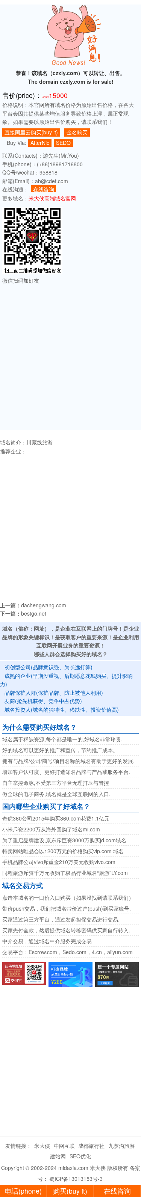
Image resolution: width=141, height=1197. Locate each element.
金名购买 (77, 132)
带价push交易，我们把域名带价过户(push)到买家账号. (66, 908)
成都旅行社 (91, 1145)
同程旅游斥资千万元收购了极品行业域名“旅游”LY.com (65, 872)
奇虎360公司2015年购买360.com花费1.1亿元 (55, 818)
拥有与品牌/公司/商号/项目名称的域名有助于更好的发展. (68, 761)
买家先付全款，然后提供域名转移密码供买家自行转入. (66, 930)
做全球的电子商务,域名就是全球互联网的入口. (56, 794)
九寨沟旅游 (121, 1145)
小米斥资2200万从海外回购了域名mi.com (51, 829)
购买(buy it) (70, 1190)
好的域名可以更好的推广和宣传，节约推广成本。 (60, 750)
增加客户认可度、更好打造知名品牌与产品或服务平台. (66, 771)
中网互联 (64, 1145)
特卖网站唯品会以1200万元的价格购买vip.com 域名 (63, 851)
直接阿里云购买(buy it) (31, 132)
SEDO (63, 142)
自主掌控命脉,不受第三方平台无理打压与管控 (55, 782)
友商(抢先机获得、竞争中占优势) (43, 701)
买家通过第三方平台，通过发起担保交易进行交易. (61, 919)
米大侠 (42, 1145)
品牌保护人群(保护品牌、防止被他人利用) (54, 692)
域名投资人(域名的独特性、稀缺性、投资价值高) (62, 709)
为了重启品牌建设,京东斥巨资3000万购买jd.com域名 (64, 840)
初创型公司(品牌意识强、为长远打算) (48, 667)
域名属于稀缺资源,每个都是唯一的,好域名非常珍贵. (62, 739)
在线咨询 (43, 188)
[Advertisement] (70, 359)
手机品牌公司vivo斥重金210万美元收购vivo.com (58, 862)
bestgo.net (33, 613)
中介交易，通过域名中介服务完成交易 (47, 941)
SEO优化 (80, 1156)
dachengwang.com (43, 605)
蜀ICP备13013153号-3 (76, 1178)
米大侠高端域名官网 (52, 198)
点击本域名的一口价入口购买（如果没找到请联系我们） (68, 897)
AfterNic (39, 142)
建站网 (58, 1156)
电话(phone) (23, 1190)
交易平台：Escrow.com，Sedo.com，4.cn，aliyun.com (67, 952)
